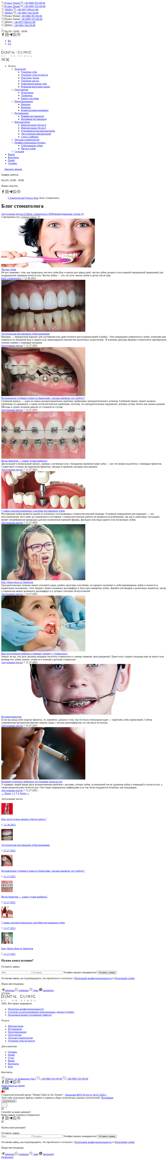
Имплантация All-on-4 (33, 125)
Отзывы (12, 163)
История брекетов (11, 716)
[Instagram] (7, 35)
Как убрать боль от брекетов (17, 582)
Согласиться (9, 1101)
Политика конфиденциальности (26, 1009)
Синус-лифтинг (30, 136)
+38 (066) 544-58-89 (27, 12)
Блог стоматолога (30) (39, 214)
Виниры (25, 104)
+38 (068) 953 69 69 (34, 3)
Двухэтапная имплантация (36, 133)
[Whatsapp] (15, 35)
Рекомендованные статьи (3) (68, 214)
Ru (9, 40)
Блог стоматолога (11, 278)
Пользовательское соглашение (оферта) (30, 1015)
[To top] (4, 1105)
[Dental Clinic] (16, 55)
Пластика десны (30, 77)
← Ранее (6, 793)
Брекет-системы (30, 98)
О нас (11, 1057)
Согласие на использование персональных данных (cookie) (41, 1012)
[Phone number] (33, 55)
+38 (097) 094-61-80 (27, 9)
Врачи (11, 154)
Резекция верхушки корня (35, 86)
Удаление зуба (29, 72)
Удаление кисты (30, 80)
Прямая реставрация (32, 116)
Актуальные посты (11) (14, 214)
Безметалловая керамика (34, 110)
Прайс (11, 160)
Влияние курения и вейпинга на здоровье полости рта (31, 781)
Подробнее (107, 1097)
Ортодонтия (21, 89)
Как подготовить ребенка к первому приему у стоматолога (34, 653)
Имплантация (22, 122)
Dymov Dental (12, 3)
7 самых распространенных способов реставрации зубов (33, 510)
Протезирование (23, 101)
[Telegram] (11, 35)
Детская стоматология (26, 139)
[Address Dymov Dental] (2, 16)
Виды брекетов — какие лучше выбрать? (24, 460)
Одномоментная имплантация (38, 130)
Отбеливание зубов (32, 145)
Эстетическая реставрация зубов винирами (25, 333)
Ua (9, 43)
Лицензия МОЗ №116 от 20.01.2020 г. (86, 1094)
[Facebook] (3, 35)
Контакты (13, 157)
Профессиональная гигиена (29, 142)
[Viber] (18, 35)
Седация (19, 151)
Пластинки (27, 92)
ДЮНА (8, 9)
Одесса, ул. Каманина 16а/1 (21, 1078)
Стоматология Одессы (20, 198)
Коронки (26, 107)
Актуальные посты (12, 345)
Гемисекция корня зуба (34, 83)
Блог (36, 198)
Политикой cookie (125, 978)
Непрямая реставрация (33, 119)
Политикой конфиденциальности (93, 978)
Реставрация (21, 113)
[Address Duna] (2, 22)
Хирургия (20, 69)
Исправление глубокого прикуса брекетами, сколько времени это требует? (43, 398)
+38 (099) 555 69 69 (77, 1078)
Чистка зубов (28, 148)
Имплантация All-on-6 (33, 128)
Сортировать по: (11, 217)
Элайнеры (26, 95)
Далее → (24, 793)
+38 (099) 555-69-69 (34, 6)
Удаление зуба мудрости (34, 74)
